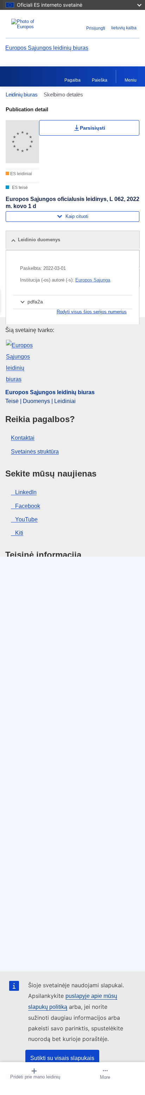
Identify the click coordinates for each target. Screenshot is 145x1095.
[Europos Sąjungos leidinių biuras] (29, 24)
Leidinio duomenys (39, 239)
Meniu (131, 80)
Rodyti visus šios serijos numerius (92, 311)
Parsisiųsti (92, 128)
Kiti (19, 533)
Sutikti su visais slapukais (62, 1058)
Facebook (27, 506)
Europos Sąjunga (92, 280)
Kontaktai (22, 438)
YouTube (26, 519)
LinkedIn (26, 492)
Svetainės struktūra (35, 452)
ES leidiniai (20, 173)
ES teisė (19, 187)
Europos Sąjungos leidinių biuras (46, 48)
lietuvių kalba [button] (124, 27)
